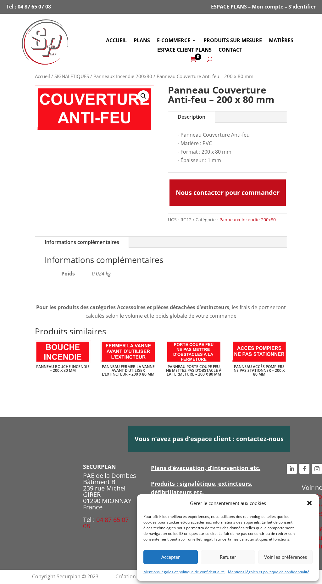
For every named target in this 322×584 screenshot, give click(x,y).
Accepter (170, 557)
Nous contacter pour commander (228, 192)
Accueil (116, 41)
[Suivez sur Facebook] (304, 469)
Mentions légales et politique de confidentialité (184, 572)
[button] (309, 503)
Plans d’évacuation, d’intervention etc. (205, 468)
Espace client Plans (184, 50)
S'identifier (302, 6)
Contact (230, 50)
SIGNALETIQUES (71, 76)
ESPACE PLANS (229, 6)
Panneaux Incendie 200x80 (122, 76)
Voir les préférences (285, 557)
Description (191, 116)
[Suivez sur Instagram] (317, 469)
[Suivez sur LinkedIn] (292, 469)
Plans (142, 41)
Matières (281, 41)
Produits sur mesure (232, 41)
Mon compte (267, 6)
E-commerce (173, 41)
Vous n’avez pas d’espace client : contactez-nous (209, 438)
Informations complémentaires (82, 242)
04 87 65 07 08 (34, 6)
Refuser (228, 557)
